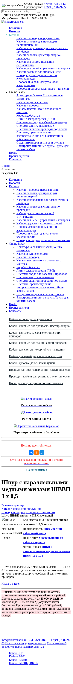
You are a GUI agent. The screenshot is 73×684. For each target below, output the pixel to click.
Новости (14, 31)
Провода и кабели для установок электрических (40, 376)
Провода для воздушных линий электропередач (39, 369)
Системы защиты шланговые (35, 125)
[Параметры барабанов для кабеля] (36, 425)
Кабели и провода (27, 105)
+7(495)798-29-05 (55, 7)
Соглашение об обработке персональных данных (33, 645)
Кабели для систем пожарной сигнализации (37, 349)
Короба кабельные (28, 115)
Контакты (15, 159)
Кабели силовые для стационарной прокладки (38, 342)
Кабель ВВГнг (18, 659)
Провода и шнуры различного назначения (43, 88)
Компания (15, 28)
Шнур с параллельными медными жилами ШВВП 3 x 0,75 (46, 551)
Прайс (13, 152)
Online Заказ (17, 243)
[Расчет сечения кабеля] (36, 397)
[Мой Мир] (41, 452)
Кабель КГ (15, 653)
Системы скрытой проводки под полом (41, 129)
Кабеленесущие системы (32, 102)
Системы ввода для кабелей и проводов (41, 122)
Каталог (14, 186)
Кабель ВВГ (17, 656)
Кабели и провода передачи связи (38, 38)
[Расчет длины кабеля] (37, 411)
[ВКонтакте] (31, 452)
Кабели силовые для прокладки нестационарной (36, 43)
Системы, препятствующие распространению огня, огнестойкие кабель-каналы (39, 136)
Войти (5, 165)
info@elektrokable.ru (14, 640)
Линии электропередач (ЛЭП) (35, 119)
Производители (19, 156)
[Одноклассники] (36, 452)
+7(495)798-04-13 (55, 3)
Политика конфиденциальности (25, 643)
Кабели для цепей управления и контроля (43, 68)
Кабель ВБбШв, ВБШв (23, 663)
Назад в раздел (10, 583)
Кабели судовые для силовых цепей (39, 71)
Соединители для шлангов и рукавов (40, 142)
